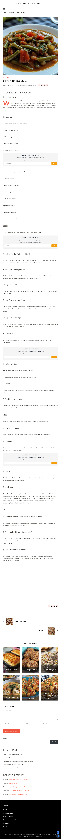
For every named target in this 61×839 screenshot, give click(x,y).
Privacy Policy (9, 813)
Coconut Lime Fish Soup (12, 697)
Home (6, 810)
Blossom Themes (23, 836)
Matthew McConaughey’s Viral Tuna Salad (49, 669)
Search (5, 738)
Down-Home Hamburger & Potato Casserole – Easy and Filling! (49, 696)
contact (7, 823)
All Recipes (6, 77)
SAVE (54, 163)
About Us (7, 826)
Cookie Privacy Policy (11, 820)
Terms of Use (9, 816)
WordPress (39, 836)
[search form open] (56, 3)
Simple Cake (7, 758)
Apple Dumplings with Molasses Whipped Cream (18, 761)
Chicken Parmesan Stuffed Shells (30, 697)
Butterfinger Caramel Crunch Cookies (30, 670)
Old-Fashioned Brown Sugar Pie (13, 764)
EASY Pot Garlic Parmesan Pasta (13, 754)
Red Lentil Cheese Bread (11, 670)
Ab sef (5, 85)
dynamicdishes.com (28, 3)
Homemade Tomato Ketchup (12, 768)
